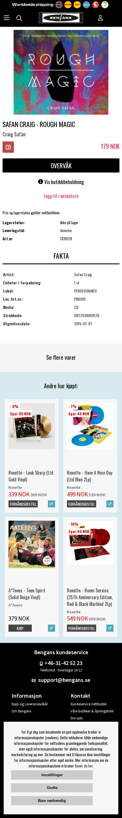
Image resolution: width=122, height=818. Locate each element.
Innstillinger (52, 775)
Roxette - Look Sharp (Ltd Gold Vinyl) (31, 476)
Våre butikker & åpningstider (92, 711)
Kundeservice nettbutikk (89, 704)
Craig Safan (14, 134)
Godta (52, 788)
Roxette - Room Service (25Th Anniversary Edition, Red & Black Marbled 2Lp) (90, 597)
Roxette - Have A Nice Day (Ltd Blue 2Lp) (89, 476)
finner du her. (84, 766)
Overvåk (61, 165)
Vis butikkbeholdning (63, 182)
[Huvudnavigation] (6, 18)
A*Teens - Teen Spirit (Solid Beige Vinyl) (27, 594)
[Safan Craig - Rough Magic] (61, 73)
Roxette (15, 487)
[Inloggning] (100, 18)
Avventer (66, 230)
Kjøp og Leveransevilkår (30, 704)
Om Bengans (21, 711)
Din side (77, 718)
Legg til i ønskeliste (61, 196)
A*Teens (15, 605)
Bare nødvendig (52, 801)
